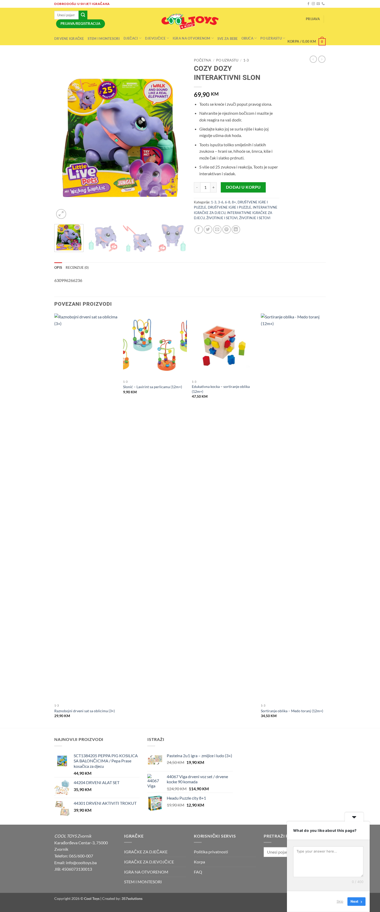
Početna (202, 60)
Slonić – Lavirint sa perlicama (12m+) (152, 387)
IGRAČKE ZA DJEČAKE (146, 851)
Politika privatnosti (211, 851)
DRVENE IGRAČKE (69, 38)
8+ (234, 202)
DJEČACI (131, 38)
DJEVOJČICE (155, 38)
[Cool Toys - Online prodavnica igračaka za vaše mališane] (190, 21)
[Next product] (313, 59)
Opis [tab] (58, 267)
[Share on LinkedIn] (236, 229)
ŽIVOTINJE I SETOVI (222, 218)
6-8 (227, 202)
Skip (340, 901)
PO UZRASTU (227, 60)
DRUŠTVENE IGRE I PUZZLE (229, 207)
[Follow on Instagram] (313, 4)
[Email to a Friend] (217, 229)
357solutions (131, 898)
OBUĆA (247, 38)
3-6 (220, 202)
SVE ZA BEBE (227, 38)
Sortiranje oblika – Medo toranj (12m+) (292, 711)
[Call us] (323, 4)
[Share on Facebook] (198, 229)
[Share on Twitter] (208, 229)
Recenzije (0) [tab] (77, 267)
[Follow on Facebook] (308, 4)
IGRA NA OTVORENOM (191, 38)
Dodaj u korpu (243, 187)
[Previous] (63, 137)
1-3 (246, 60)
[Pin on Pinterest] (226, 229)
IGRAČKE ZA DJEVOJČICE (149, 861)
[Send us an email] (318, 4)
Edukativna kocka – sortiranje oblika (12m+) (221, 389)
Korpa (199, 861)
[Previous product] (321, 59)
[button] (313, 19)
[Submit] (83, 15)
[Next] (177, 137)
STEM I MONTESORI (104, 38)
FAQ (198, 871)
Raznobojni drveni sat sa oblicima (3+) (84, 711)
